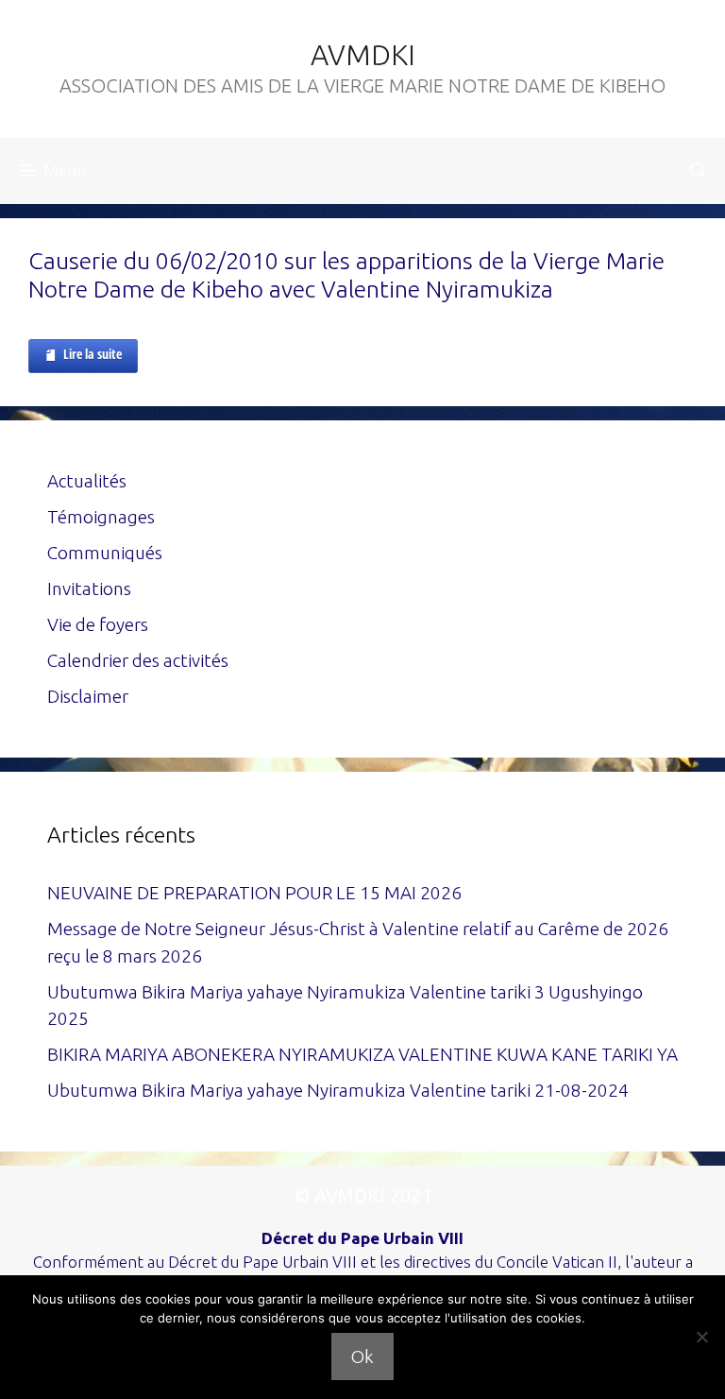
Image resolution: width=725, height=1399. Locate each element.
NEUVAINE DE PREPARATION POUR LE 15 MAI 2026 (254, 892)
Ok (362, 1356)
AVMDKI (363, 55)
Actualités (86, 480)
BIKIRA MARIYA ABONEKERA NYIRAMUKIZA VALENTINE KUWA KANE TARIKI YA (362, 1054)
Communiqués (104, 552)
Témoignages (101, 516)
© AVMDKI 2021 (363, 1195)
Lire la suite (92, 354)
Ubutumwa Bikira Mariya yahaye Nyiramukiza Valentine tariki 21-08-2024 (338, 1090)
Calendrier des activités (137, 660)
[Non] (701, 1336)
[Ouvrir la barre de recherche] (698, 171)
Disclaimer (87, 696)
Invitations (89, 588)
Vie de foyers (97, 624)
